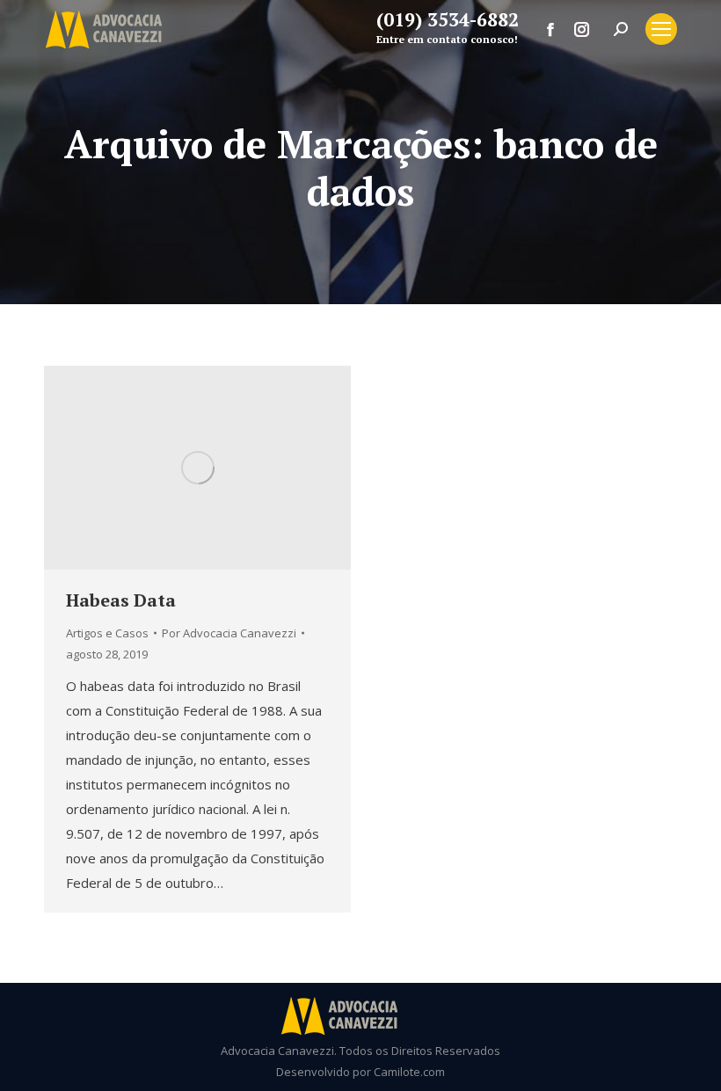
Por (229, 633)
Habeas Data (121, 600)
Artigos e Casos (107, 633)
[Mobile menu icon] (661, 29)
